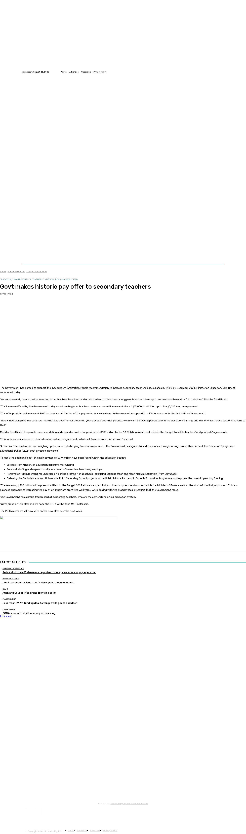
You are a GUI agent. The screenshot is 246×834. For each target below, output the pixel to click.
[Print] (53, 305)
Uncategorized (70, 279)
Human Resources (16, 271)
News (58, 279)
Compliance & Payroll (36, 271)
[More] (66, 304)
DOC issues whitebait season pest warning (29, 613)
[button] (220, 256)
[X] (17, 305)
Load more (6, 616)
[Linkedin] (222, 72)
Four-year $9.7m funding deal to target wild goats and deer (40, 603)
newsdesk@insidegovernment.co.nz (129, 803)
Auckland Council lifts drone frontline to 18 (29, 592)
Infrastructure (11, 579)
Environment (9, 599)
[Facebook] (214, 72)
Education (5, 279)
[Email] (41, 305)
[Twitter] (218, 72)
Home (3, 271)
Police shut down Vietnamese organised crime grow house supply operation (49, 572)
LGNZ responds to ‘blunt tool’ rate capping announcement (38, 582)
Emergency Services (13, 569)
